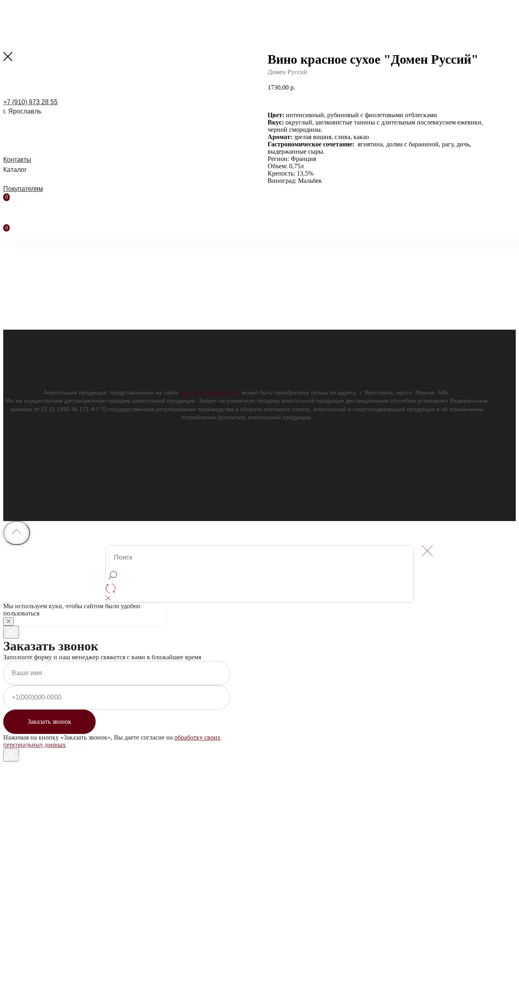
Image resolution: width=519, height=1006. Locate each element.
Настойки (17, 766)
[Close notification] (8, 621)
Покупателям (23, 188)
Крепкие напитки (28, 757)
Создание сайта (27, 747)
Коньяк (13, 881)
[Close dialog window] (11, 632)
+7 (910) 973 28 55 (30, 102)
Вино (11, 902)
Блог (10, 804)
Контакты (17, 159)
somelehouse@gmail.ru (37, 832)
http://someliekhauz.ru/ (209, 392)
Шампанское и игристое (39, 862)
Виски (12, 872)
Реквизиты (19, 822)
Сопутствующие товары (39, 775)
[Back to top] (16, 533)
